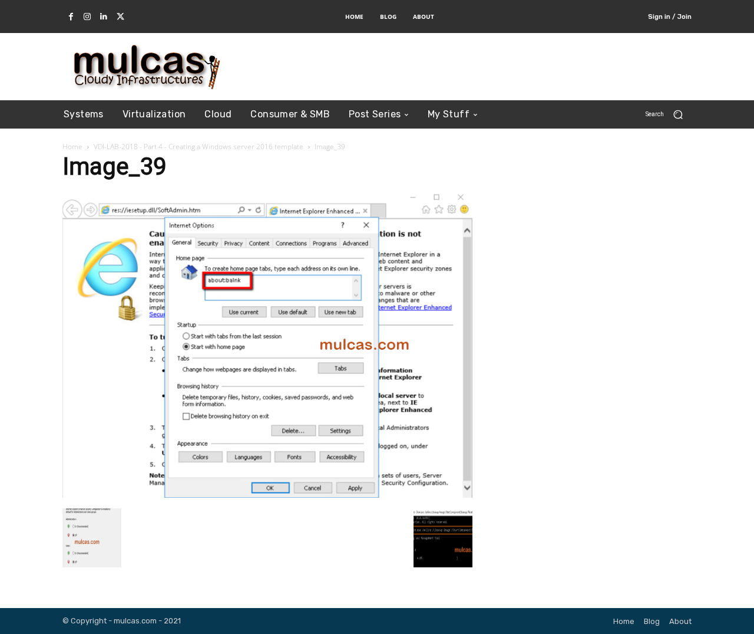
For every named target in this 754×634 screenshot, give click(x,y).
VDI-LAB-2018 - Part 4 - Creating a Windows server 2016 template (198, 147)
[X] (120, 17)
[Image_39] (267, 494)
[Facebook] (70, 17)
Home (72, 147)
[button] (669, 114)
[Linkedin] (103, 17)
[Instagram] (87, 17)
